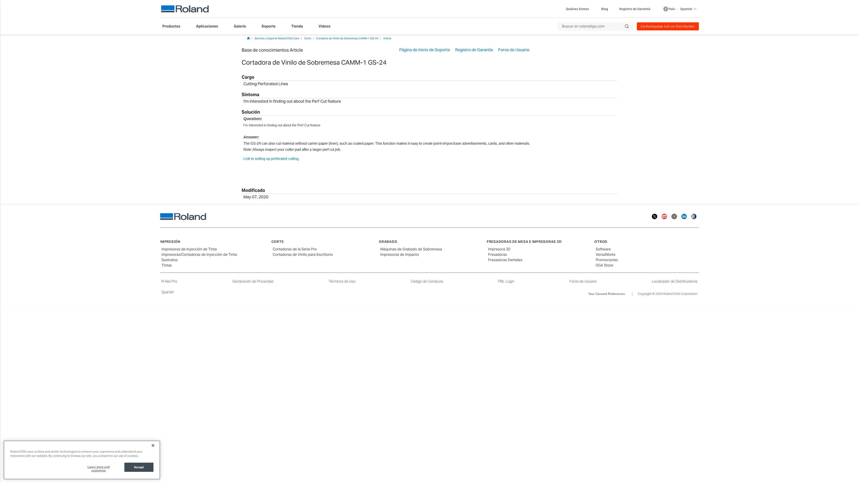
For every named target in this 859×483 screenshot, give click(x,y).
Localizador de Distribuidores (674, 281)
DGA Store (604, 265)
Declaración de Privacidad (252, 281)
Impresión (170, 241)
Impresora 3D (499, 249)
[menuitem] (173, 26)
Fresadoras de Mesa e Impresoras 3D (524, 241)
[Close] (153, 445)
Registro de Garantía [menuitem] (634, 9)
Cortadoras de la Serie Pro (295, 249)
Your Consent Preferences (606, 294)
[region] (82, 460)
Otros (600, 241)
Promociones (607, 260)
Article (387, 38)
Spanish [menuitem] (686, 9)
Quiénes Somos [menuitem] (577, 9)
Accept (139, 467)
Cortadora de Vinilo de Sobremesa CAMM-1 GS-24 (347, 38)
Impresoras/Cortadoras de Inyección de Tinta (199, 254)
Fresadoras (497, 254)
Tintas (167, 265)
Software (603, 249)
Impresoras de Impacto (399, 254)
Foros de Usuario (583, 281)
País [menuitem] (672, 9)
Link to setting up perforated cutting (271, 159)
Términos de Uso (342, 281)
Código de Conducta (427, 281)
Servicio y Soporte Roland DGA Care (277, 38)
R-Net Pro (169, 281)
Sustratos (170, 260)
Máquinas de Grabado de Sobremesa (411, 249)
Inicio (248, 38)
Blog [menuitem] (604, 9)
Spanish (168, 292)
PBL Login (506, 281)
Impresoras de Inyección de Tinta (189, 249)
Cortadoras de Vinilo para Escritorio (303, 254)
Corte (307, 38)
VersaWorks (605, 254)
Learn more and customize (98, 468)
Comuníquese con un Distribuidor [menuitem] (668, 26)
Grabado (388, 241)
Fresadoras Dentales (505, 260)
